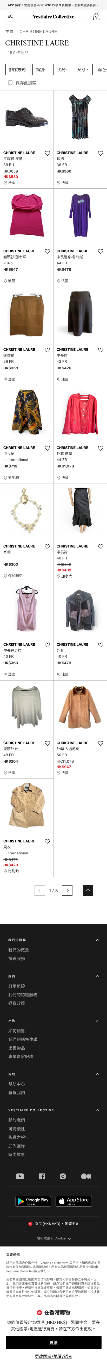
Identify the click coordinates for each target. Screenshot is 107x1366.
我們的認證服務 (22, 995)
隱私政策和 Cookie (51, 1238)
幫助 (12, 1074)
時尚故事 (16, 1154)
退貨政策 (16, 1003)
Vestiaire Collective (31, 1110)
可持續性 (16, 1129)
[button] (96, 16)
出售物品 (16, 1048)
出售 (12, 1021)
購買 (12, 976)
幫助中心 (16, 1084)
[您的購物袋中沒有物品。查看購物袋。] (96, 16)
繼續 (53, 1342)
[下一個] (67, 890)
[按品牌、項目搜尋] (10, 17)
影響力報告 (18, 1137)
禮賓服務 (16, 958)
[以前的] (40, 890)
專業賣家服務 (20, 1056)
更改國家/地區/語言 (53, 1356)
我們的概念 (18, 950)
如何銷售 (16, 1031)
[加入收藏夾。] (47, 153)
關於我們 (16, 1120)
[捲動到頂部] (88, 890)
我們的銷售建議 (22, 1039)
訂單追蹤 (16, 986)
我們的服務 (17, 940)
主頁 (9, 31)
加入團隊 (16, 1146)
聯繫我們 (16, 1093)
